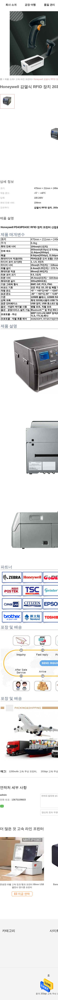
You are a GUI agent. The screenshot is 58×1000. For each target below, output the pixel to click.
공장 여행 (30, 4)
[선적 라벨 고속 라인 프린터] (22, 859)
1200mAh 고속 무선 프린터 (22, 771)
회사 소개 (11, 4)
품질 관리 (49, 4)
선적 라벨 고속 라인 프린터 (22, 884)
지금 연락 (24, 893)
